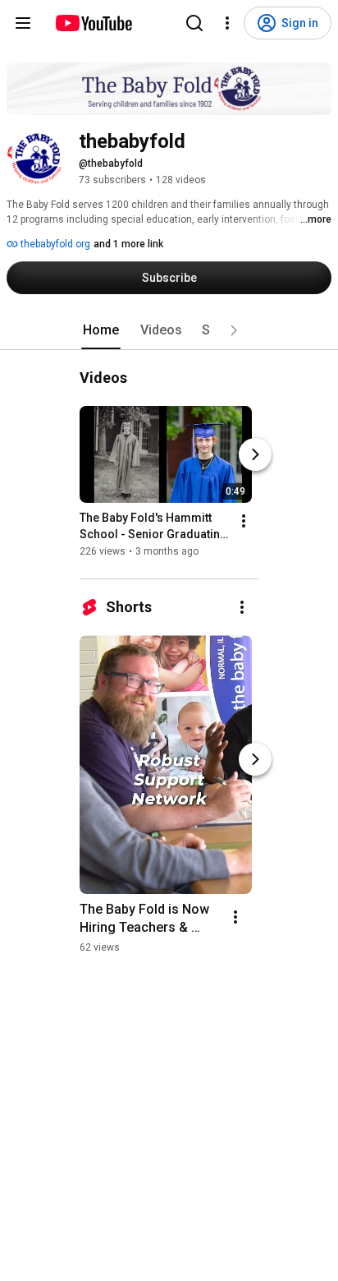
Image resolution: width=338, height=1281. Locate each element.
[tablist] (169, 330)
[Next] (255, 454)
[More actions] (243, 521)
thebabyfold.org (54, 244)
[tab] (101, 330)
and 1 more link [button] (128, 244)
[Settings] (227, 23)
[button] (234, 330)
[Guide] (23, 23)
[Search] (194, 23)
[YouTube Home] (93, 23)
